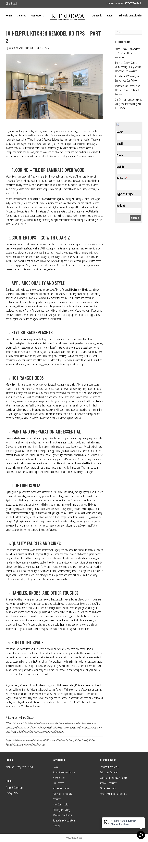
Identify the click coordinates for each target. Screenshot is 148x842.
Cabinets (38, 740)
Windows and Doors (62, 815)
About (110, 15)
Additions (57, 799)
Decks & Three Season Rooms (113, 778)
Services (21, 15)
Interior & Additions (108, 783)
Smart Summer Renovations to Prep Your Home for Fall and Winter (127, 53)
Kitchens (18, 740)
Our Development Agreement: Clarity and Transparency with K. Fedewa (128, 104)
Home (9, 15)
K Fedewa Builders (64, 740)
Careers (56, 826)
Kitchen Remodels (61, 788)
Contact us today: (124, 3)
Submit (135, 218)
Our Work (97, 15)
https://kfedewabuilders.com (29, 706)
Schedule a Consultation (64, 820)
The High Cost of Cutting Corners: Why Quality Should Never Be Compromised (128, 67)
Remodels (41, 744)
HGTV (45, 740)
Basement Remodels (109, 767)
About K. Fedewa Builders (64, 772)
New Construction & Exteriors (113, 794)
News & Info (59, 778)
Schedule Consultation (130, 15)
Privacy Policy (12, 793)
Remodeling (29, 744)
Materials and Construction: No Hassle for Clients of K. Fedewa (127, 90)
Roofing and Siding (61, 810)
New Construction (61, 804)
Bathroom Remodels (62, 794)
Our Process (37, 15)
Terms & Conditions (14, 788)
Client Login (12, 3)
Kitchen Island (81, 740)
